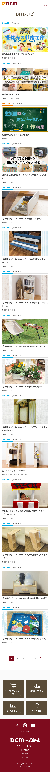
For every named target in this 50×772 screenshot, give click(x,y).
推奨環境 (25, 753)
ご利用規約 (25, 750)
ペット (6, 474)
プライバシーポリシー (25, 746)
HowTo (16, 474)
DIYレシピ (11, 58)
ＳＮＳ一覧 (25, 731)
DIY (5, 58)
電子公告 (25, 757)
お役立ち (19, 98)
